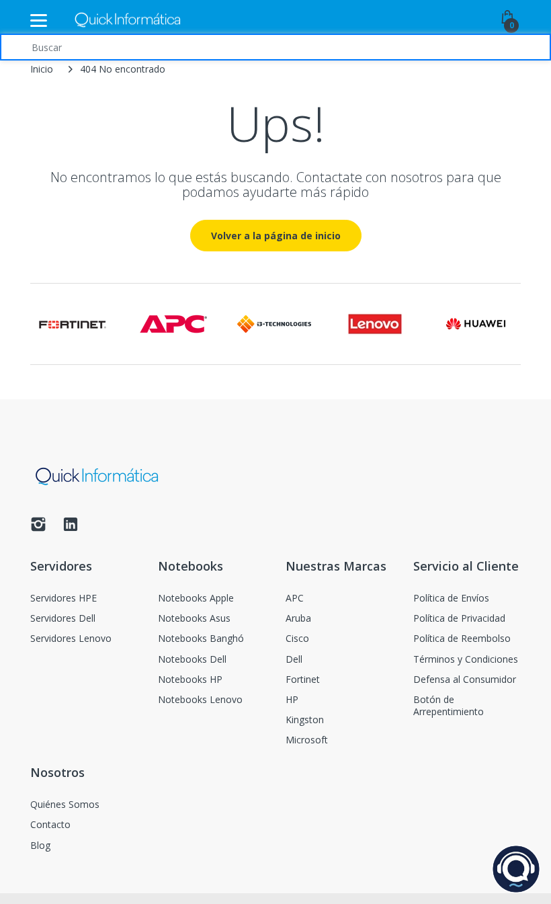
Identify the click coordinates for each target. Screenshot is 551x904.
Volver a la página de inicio (276, 235)
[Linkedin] (70, 528)
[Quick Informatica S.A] (127, 20)
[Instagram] (38, 528)
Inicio (41, 69)
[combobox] (275, 47)
